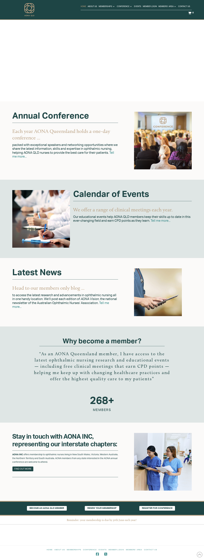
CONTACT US (150, 550)
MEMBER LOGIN (116, 550)
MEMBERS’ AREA (134, 550)
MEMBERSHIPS (74, 550)
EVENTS (103, 550)
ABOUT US (60, 550)
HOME (50, 550)
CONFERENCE (90, 550)
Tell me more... (160, 220)
